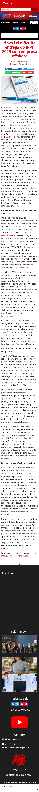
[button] (22, 2)
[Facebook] (14, 28)
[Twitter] (17, 28)
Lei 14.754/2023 (13, 136)
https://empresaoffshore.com (15, 555)
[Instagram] (24, 28)
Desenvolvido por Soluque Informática (19, 782)
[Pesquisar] (34, 9)
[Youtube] (21, 28)
